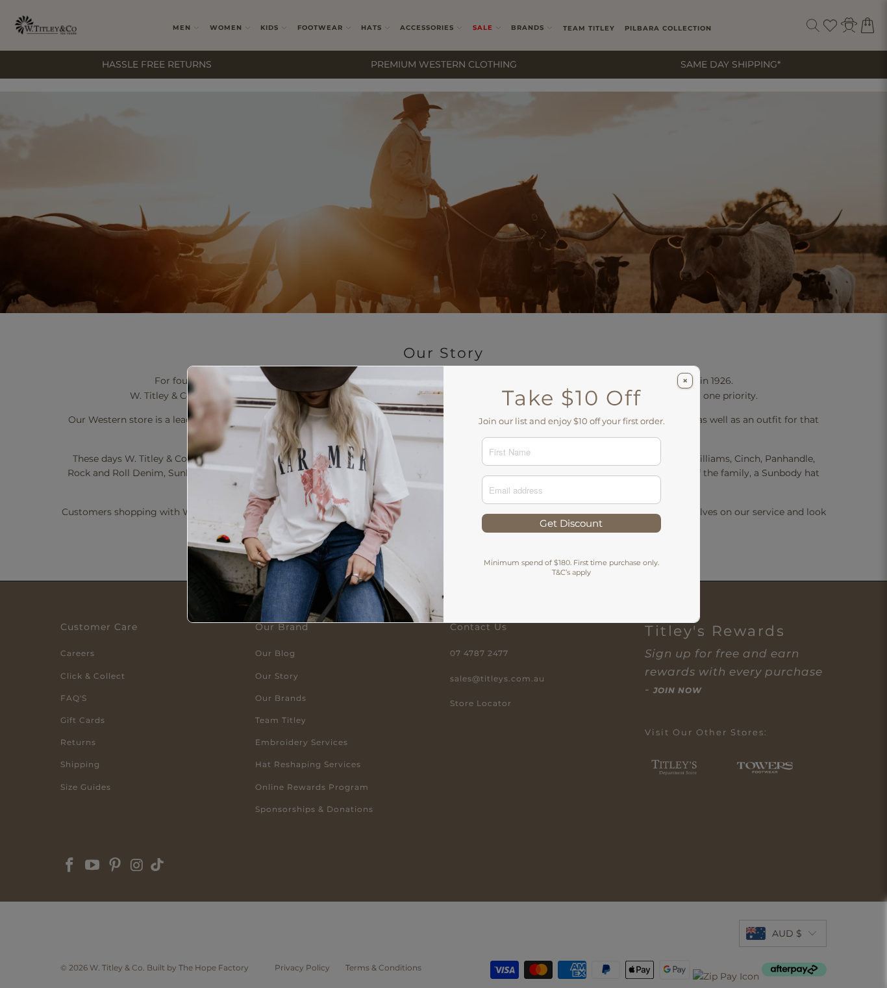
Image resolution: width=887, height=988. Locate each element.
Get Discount (571, 523)
